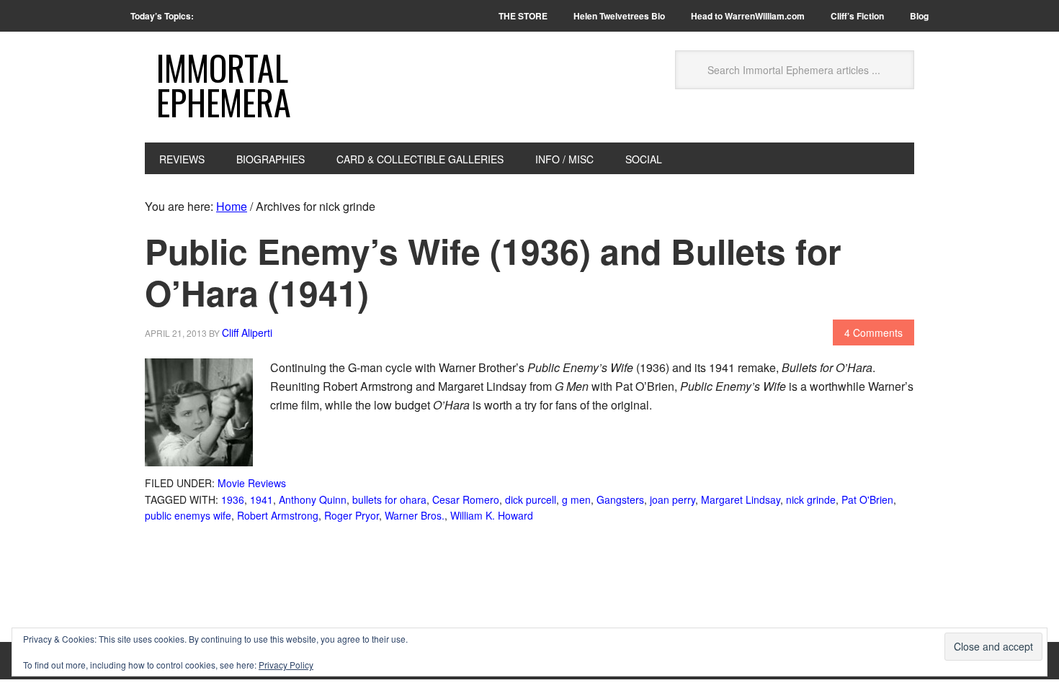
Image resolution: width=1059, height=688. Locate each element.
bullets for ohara (389, 499)
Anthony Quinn (313, 499)
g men (576, 499)
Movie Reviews (252, 483)
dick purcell (530, 499)
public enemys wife (188, 515)
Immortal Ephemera (223, 84)
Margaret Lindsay (740, 499)
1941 (261, 499)
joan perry (672, 499)
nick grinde (811, 499)
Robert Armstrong (277, 515)
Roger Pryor (351, 515)
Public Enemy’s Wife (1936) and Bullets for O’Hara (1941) (493, 271)
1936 (232, 499)
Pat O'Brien (867, 499)
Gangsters (620, 499)
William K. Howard (491, 515)
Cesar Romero (465, 499)
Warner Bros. (414, 515)
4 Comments (873, 332)
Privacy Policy (286, 664)
